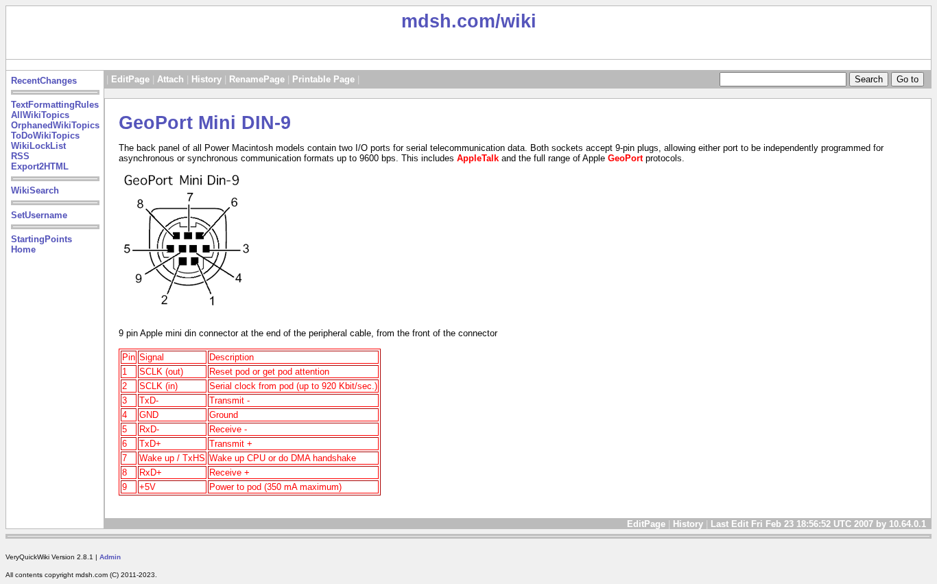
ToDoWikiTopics (45, 135)
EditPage (130, 79)
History (206, 79)
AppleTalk (478, 158)
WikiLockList (38, 146)
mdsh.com (448, 21)
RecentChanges (44, 80)
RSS (20, 156)
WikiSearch (35, 190)
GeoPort (625, 158)
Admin (110, 557)
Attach (170, 79)
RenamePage (257, 79)
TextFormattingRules (55, 105)
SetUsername (39, 215)
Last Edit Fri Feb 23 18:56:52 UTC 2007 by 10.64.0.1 (820, 524)
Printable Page (323, 79)
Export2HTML (40, 166)
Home (23, 249)
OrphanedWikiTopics (55, 125)
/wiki (515, 21)
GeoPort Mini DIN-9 (205, 123)
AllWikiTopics (40, 115)
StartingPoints (41, 239)
